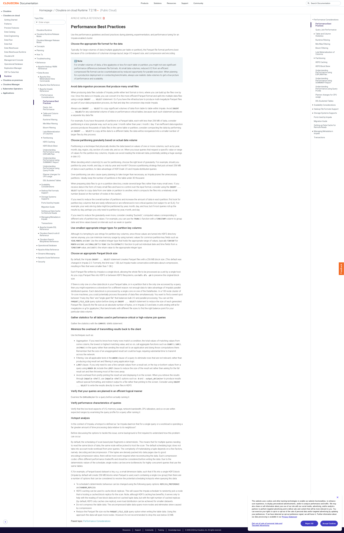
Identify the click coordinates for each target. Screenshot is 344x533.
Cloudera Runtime (44, 30)
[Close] (338, 497)
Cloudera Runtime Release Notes (48, 35)
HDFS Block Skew (50, 146)
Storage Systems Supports (48, 198)
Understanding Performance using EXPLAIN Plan (51, 152)
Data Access (43, 73)
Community (198, 3)
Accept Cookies (329, 524)
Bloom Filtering (49, 128)
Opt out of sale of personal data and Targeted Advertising (267, 524)
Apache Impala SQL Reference (48, 228)
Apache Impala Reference (46, 90)
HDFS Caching (49, 142)
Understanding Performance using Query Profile (51, 168)
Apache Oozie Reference (49, 258)
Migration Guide (48, 207)
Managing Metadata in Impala (50, 218)
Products (144, 3)
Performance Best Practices (51, 102)
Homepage (45, 10)
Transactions (46, 223)
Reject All (309, 524)
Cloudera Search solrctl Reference (49, 234)
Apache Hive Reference (50, 85)
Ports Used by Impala (50, 203)
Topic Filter (39, 18)
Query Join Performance (48, 108)
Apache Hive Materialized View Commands (47, 79)
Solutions (158, 3)
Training (161, 530)
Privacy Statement (289, 517)
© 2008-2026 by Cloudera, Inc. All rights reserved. (203, 530)
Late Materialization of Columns (51, 133)
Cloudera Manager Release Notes (48, 41)
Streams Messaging (46, 254)
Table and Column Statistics (50, 114)
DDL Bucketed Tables (52, 180)
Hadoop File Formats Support (50, 192)
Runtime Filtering (50, 120)
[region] (295, 512)
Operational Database (47, 245)
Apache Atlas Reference (48, 250)
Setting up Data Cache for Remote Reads (50, 212)
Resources (171, 3)
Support (184, 3)
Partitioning (48, 138)
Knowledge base (174, 530)
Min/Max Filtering (50, 124)
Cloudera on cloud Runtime (72, 10)
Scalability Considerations (47, 186)
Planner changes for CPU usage (51, 175)
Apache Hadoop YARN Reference (47, 68)
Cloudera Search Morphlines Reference (49, 240)
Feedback (341, 269)
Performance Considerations (47, 96)
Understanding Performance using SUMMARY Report (51, 160)
